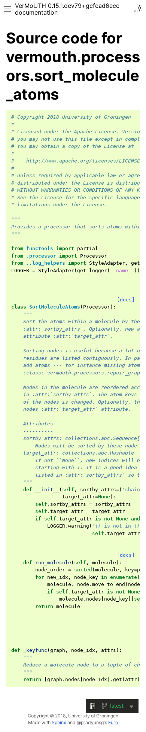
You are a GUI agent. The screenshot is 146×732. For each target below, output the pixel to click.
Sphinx (59, 722)
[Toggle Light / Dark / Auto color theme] (138, 8)
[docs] (126, 300)
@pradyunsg (90, 722)
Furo (113, 722)
